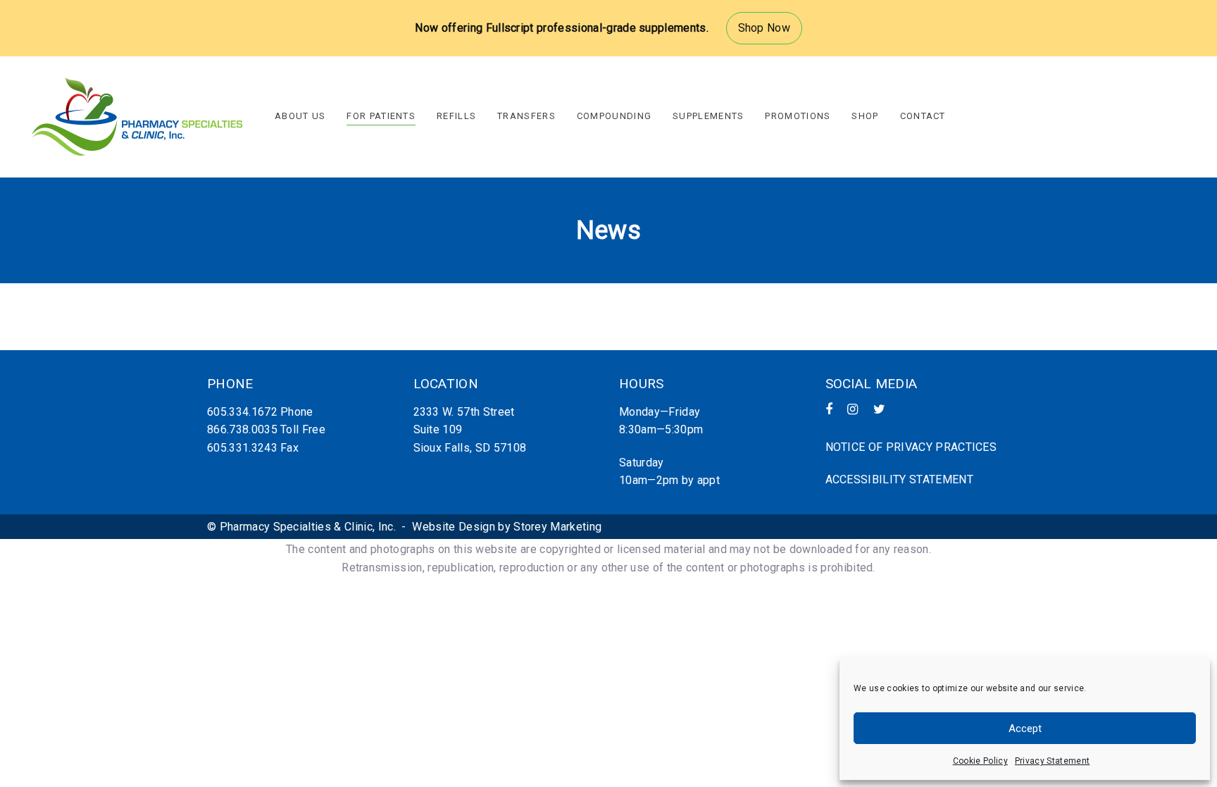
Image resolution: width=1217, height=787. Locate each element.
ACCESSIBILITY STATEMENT (899, 479)
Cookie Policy (980, 761)
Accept (1025, 728)
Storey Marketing (557, 526)
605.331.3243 (242, 447)
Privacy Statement (1052, 761)
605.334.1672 (242, 412)
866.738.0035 (242, 429)
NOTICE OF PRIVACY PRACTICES (911, 447)
